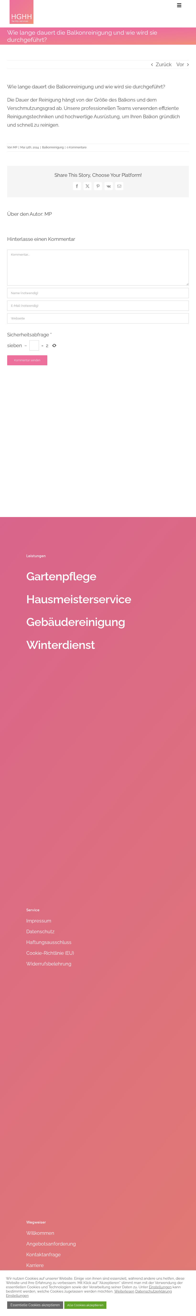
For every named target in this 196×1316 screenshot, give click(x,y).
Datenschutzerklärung (153, 1291)
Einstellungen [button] (160, 1287)
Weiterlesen (124, 1291)
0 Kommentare (77, 147)
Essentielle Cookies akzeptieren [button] (35, 1305)
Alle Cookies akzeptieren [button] (85, 1305)
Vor (180, 64)
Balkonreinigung (53, 147)
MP (15, 147)
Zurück (164, 64)
